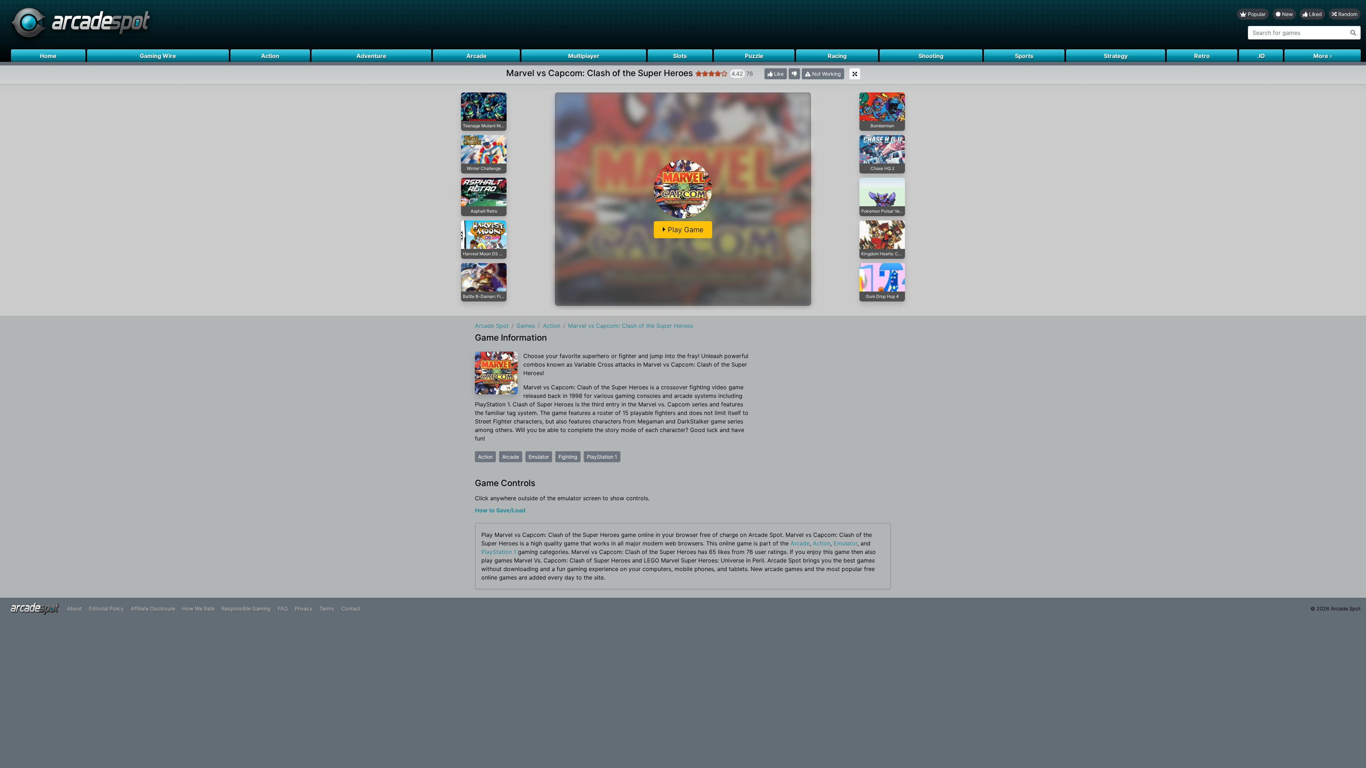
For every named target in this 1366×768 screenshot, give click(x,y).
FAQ (283, 609)
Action (485, 457)
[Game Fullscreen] (854, 73)
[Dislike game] (794, 73)
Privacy (303, 609)
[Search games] (1353, 32)
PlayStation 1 (602, 457)
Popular (1256, 14)
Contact (351, 609)
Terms (326, 609)
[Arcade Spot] (341, 25)
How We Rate (198, 609)
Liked (1315, 14)
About (74, 609)
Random (1347, 14)
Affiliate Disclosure (153, 609)
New (1287, 14)
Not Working (826, 74)
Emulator (539, 457)
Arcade (510, 457)
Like (778, 74)
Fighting (567, 457)
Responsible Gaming (246, 609)
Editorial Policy (106, 609)
